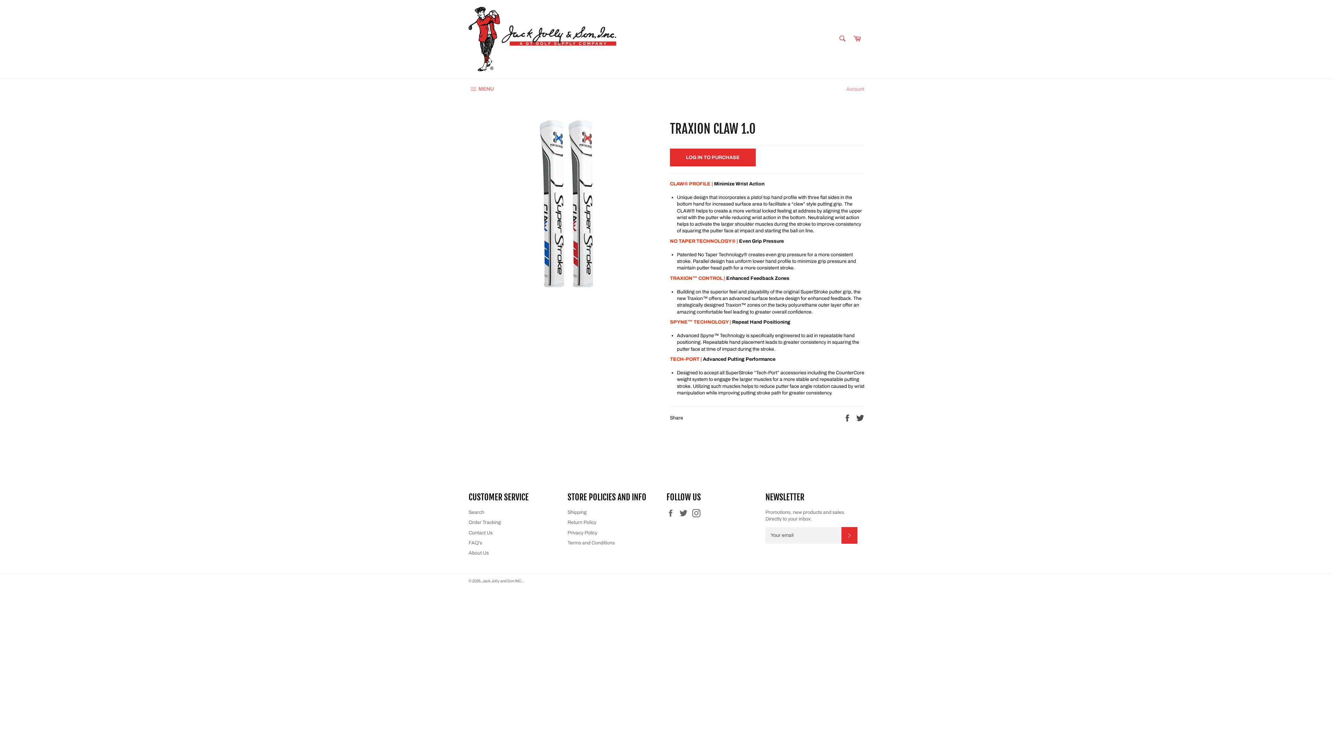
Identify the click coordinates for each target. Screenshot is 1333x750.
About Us (479, 553)
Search (476, 512)
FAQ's (475, 542)
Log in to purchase (713, 157)
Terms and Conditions (591, 542)
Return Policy (582, 522)
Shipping (577, 512)
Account (855, 89)
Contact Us (481, 532)
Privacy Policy (582, 532)
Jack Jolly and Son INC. (502, 581)
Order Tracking (485, 522)
